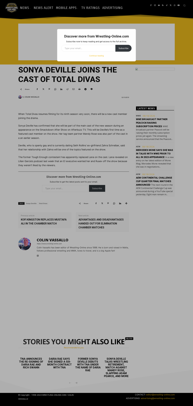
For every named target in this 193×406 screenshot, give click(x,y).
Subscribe (123, 48)
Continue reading (96, 56)
